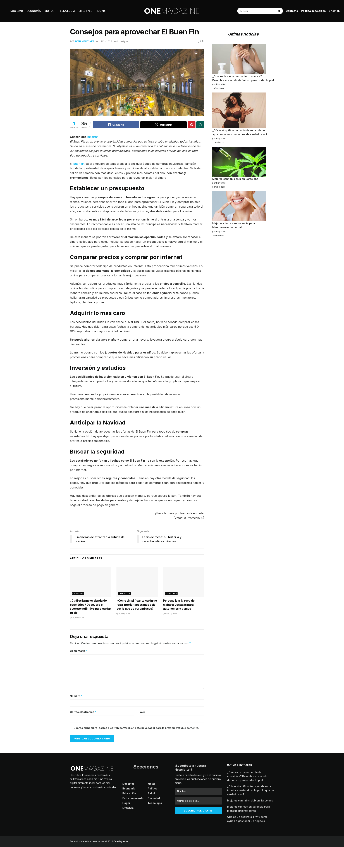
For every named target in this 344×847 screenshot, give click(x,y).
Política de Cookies (313, 10)
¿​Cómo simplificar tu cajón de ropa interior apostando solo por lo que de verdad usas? (136, 604)
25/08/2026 (77, 617)
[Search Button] (279, 11)
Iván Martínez (84, 41)
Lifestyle (85, 10)
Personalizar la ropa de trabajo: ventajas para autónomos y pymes (179, 604)
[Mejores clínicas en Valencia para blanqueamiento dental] (239, 206)
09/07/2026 (171, 613)
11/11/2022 (106, 41)
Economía (34, 10)
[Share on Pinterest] (191, 124)
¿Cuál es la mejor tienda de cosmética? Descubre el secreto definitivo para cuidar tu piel (247, 776)
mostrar (92, 137)
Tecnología (66, 10)
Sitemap (334, 10)
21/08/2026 (124, 613)
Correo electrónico (83, 712)
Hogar (100, 10)
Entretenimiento (133, 798)
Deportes (128, 783)
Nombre (76, 696)
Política (152, 788)
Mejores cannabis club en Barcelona (235, 178)
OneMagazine (120, 841)
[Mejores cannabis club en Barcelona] (239, 162)
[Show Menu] (6, 11)
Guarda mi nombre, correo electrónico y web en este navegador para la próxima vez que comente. (136, 727)
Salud (151, 793)
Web (142, 711)
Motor (49, 10)
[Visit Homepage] (172, 10)
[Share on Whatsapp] (200, 124)
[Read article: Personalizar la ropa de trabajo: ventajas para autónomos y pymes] (183, 582)
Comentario (79, 651)
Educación (129, 793)
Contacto (292, 10)
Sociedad (16, 10)
